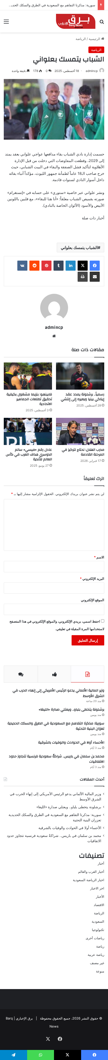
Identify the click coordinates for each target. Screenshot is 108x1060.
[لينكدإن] (71, 266)
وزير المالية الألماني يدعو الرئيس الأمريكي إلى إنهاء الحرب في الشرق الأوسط (58, 693)
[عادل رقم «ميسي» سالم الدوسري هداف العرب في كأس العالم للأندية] (28, 431)
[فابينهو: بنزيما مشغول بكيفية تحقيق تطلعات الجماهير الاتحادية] (28, 376)
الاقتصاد (99, 905)
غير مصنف (97, 963)
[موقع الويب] (54, 336)
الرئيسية (95, 39)
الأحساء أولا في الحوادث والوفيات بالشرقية (71, 742)
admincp (92, 71)
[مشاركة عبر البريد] (95, 277)
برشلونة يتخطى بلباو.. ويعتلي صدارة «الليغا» (71, 709)
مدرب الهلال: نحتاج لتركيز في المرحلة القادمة (83, 452)
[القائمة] (6, 23)
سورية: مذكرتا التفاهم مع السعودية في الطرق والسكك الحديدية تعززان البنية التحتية (56, 726)
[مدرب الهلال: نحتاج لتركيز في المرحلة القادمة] (80, 431)
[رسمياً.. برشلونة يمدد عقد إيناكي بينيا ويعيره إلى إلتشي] (80, 376)
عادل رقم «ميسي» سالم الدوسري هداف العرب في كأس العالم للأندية (29, 454)
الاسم (99, 557)
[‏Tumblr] (58, 266)
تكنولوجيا (98, 930)
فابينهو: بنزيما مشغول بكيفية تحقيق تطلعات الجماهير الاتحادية (29, 399)
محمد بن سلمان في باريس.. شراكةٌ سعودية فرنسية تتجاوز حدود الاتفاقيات (56, 759)
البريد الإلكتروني (92, 579)
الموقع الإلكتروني (92, 600)
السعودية (98, 921)
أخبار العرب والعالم (91, 872)
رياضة (100, 946)
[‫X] (83, 266)
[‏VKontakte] (22, 266)
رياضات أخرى (95, 938)
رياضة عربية (96, 955)
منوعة (100, 971)
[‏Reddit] (34, 266)
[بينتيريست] (46, 266)
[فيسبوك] (95, 266)
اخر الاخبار (97, 888)
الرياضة (81, 39)
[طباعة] (83, 277)
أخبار (101, 863)
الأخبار (100, 896)
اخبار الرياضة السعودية (88, 880)
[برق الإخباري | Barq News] (75, 21)
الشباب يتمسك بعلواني (79, 247)
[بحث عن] (101, 23)
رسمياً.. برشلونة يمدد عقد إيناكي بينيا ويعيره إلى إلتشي (82, 396)
